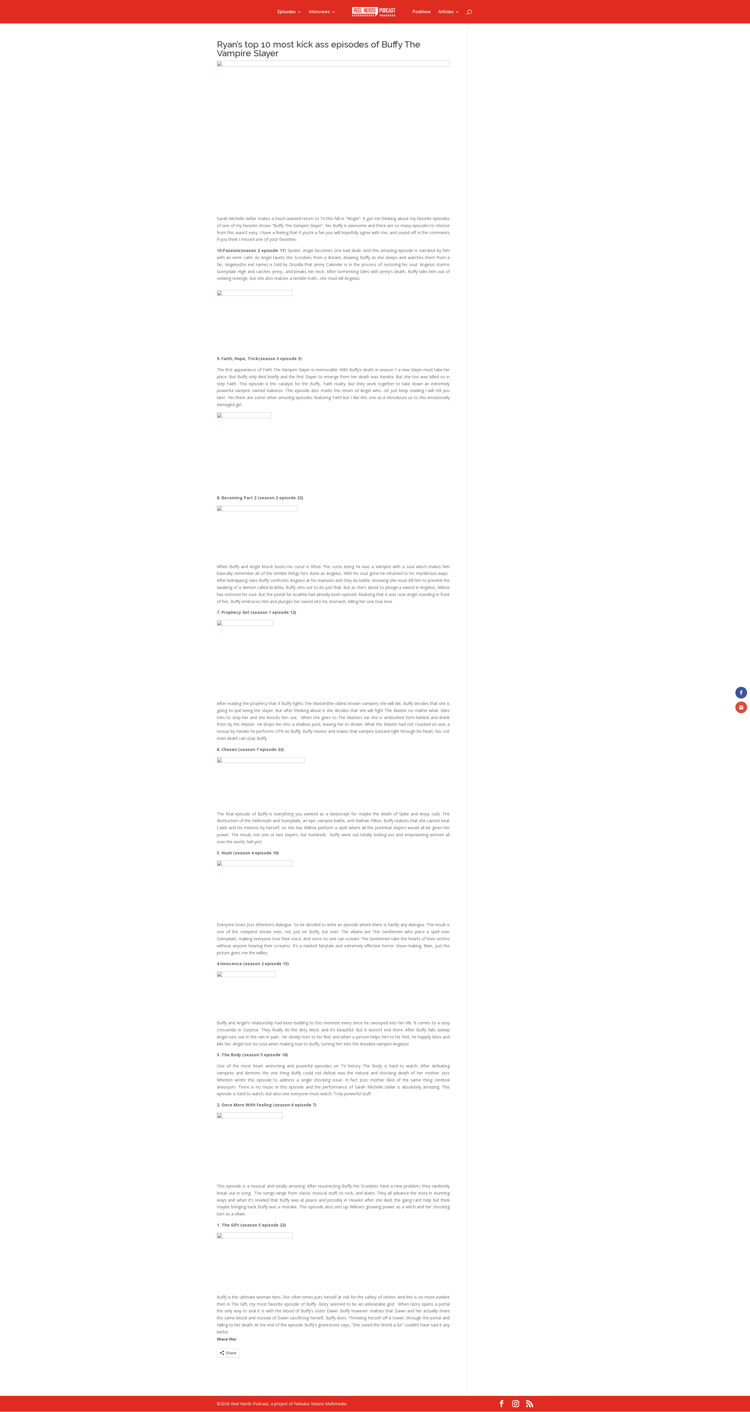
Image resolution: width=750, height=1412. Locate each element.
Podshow (421, 12)
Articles (446, 12)
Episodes (286, 12)
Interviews (319, 12)
